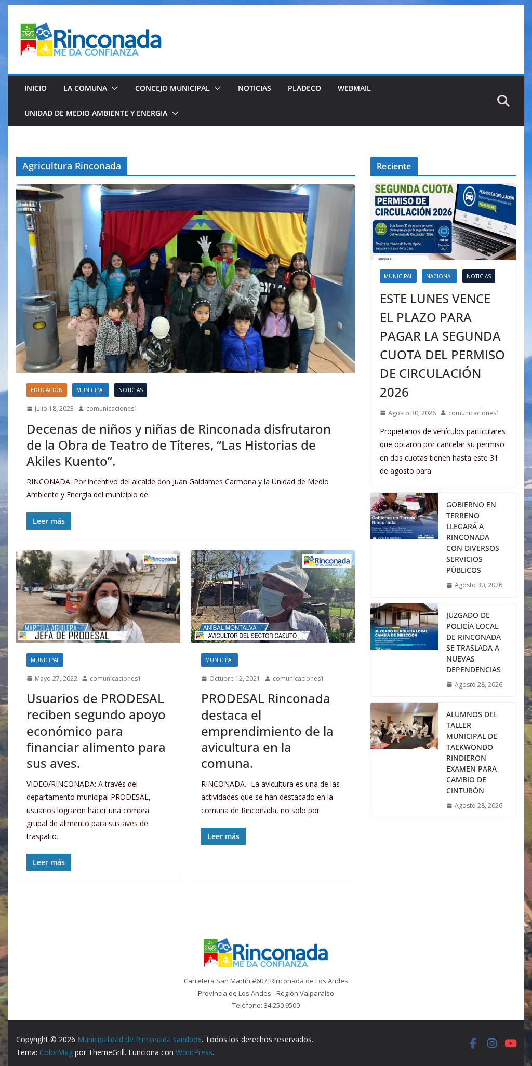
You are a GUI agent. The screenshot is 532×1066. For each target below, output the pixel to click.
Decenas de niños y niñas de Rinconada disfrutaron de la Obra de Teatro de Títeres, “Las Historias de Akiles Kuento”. (178, 444)
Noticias (254, 88)
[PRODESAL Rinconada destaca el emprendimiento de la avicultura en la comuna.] (273, 596)
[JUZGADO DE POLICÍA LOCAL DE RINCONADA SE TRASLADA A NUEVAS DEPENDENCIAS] (404, 650)
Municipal (90, 390)
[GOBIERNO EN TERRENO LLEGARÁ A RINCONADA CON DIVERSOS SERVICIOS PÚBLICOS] (404, 545)
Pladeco (304, 88)
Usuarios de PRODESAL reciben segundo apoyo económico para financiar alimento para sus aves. (96, 731)
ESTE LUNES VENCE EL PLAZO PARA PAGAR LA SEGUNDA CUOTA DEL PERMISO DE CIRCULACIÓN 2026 (442, 345)
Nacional (439, 276)
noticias (130, 390)
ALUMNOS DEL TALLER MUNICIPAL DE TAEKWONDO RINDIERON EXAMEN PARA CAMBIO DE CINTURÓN (471, 752)
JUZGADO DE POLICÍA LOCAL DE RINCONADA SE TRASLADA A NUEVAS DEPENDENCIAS (473, 642)
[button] (112, 88)
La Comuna (85, 88)
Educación (47, 390)
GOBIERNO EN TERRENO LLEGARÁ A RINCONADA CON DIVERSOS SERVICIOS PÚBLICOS (472, 537)
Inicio (35, 88)
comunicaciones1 (112, 408)
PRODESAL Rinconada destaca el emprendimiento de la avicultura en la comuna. (267, 731)
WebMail (354, 88)
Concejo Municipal (172, 88)
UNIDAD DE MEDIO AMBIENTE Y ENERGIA (95, 113)
